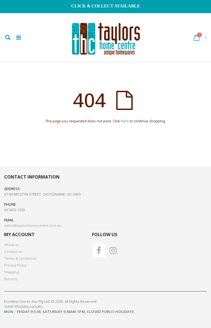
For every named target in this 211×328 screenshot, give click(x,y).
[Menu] (18, 37)
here (125, 120)
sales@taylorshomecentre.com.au (32, 225)
